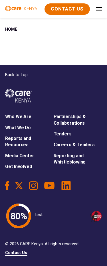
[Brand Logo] (21, 9)
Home (11, 29)
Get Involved (18, 166)
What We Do (18, 127)
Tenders (63, 134)
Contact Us (16, 252)
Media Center (19, 155)
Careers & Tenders (74, 144)
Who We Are (18, 116)
